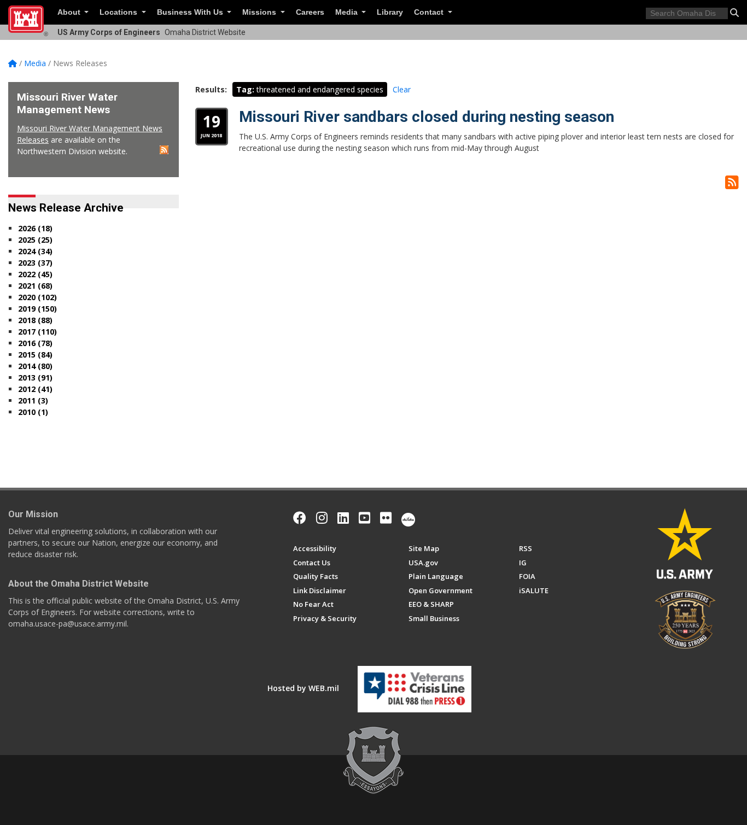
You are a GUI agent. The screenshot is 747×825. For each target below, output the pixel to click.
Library (390, 12)
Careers (310, 12)
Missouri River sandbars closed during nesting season (426, 117)
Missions (260, 12)
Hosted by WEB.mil (303, 688)
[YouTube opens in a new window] (364, 518)
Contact (430, 12)
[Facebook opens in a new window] (299, 518)
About (70, 12)
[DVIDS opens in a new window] (408, 518)
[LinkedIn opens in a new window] (343, 518)
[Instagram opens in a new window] (322, 518)
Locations (119, 12)
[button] (734, 12)
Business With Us (191, 12)
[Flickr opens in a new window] (386, 518)
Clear (402, 89)
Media (347, 12)
